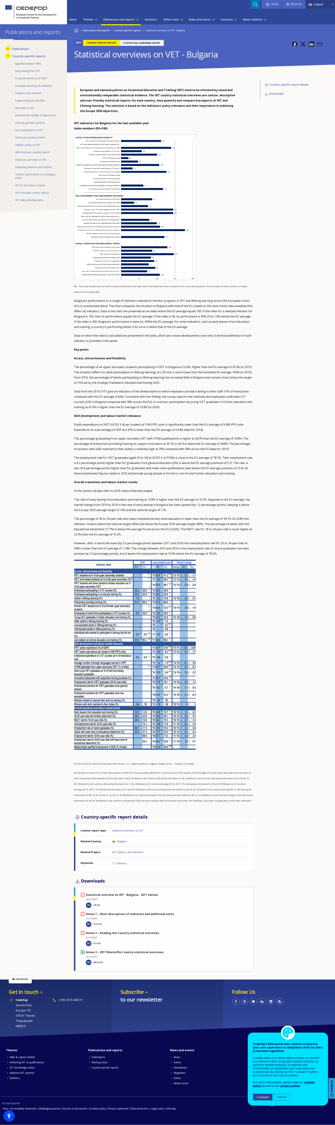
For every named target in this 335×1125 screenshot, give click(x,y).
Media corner (181, 1083)
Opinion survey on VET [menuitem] (27, 145)
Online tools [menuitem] (171, 19)
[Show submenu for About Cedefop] (265, 19)
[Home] (31, 12)
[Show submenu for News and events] (213, 19)
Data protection (139, 1108)
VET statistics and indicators (128, 852)
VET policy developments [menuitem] (29, 200)
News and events (182, 1050)
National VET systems (22, 1072)
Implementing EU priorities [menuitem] (30, 100)
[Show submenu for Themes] (96, 19)
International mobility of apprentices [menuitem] (35, 115)
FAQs (6, 1108)
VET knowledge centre (22, 1067)
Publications (98, 1057)
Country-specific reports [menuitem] (29, 56)
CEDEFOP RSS (279, 1001)
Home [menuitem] (73, 19)
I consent (263, 1097)
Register (296, 4)
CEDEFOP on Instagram (270, 1001)
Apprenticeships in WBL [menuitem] (28, 63)
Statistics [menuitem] (151, 19)
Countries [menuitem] (227, 19)
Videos (177, 1078)
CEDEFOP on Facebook (235, 1001)
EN (88, 905)
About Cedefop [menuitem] (252, 19)
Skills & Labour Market (22, 1057)
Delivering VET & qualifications (27, 1062)
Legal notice (157, 1108)
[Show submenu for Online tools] (181, 19)
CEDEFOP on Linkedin (262, 1001)
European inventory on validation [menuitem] (33, 85)
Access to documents (75, 1108)
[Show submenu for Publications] (7, 48)
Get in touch (23, 991)
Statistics (121, 863)
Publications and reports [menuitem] (119, 19)
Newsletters (180, 1067)
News (177, 1057)
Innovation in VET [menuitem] (25, 108)
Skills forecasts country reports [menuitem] (32, 152)
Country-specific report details (289, 85)
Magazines (180, 1072)
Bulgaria (121, 841)
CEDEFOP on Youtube (253, 1001)
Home (76, 30)
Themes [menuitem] (88, 19)
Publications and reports (96, 30)
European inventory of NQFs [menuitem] (31, 78)
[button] (294, 44)
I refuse (282, 1097)
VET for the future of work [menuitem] (30, 185)
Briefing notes (99, 1062)
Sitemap (171, 1108)
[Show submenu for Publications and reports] (137, 19)
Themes (11, 1050)
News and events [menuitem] (199, 19)
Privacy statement (118, 1108)
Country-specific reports (127, 30)
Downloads (276, 94)
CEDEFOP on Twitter (244, 1001)
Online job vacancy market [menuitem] (30, 137)
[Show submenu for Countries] (235, 19)
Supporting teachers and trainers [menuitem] (33, 167)
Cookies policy (98, 1108)
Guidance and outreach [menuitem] (28, 93)
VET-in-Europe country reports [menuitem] (32, 192)
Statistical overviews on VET (128, 830)
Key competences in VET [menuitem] (29, 130)
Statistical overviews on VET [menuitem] (31, 159)
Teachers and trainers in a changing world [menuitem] (35, 176)
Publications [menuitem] (20, 49)
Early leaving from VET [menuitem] (27, 71)
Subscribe (132, 991)
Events (177, 1062)
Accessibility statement (24, 1108)
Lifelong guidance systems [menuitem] (30, 122)
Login (274, 4)
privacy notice (290, 1086)
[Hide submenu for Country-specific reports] (7, 56)
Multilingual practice (50, 1108)
